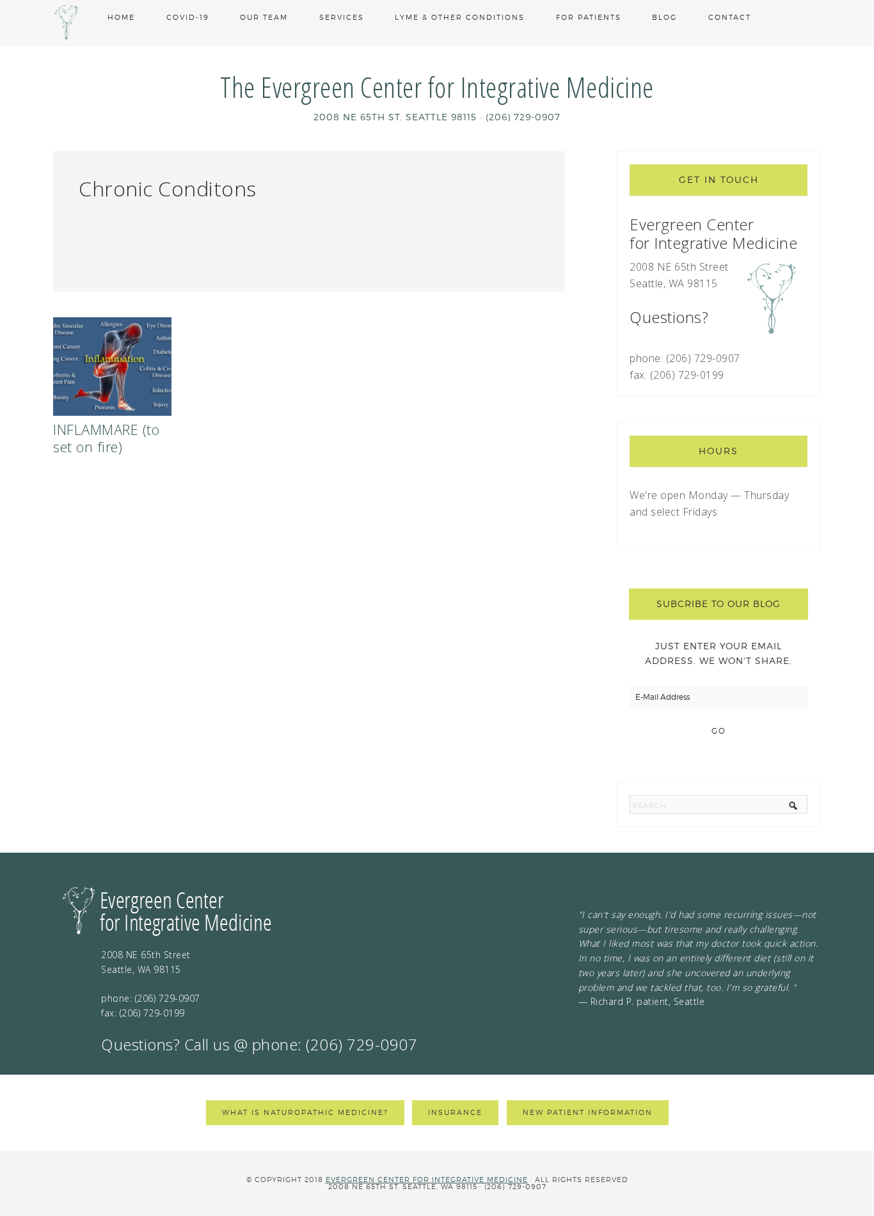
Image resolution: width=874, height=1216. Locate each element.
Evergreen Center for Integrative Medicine (427, 1179)
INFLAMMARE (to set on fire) (106, 438)
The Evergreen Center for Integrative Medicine (437, 86)
